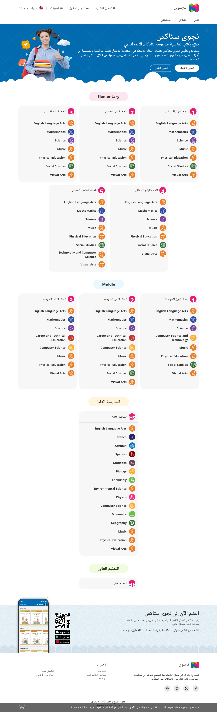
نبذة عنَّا (102, 671)
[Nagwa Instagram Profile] (177, 688)
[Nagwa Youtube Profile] (167, 688)
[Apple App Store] (62, 631)
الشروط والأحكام (45, 674)
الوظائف (102, 678)
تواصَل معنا (48, 671)
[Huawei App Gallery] (62, 641)
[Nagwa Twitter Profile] (186, 688)
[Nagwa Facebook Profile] (196, 688)
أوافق (22, 707)
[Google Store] (62, 636)
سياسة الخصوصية (96, 674)
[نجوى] (186, 7)
